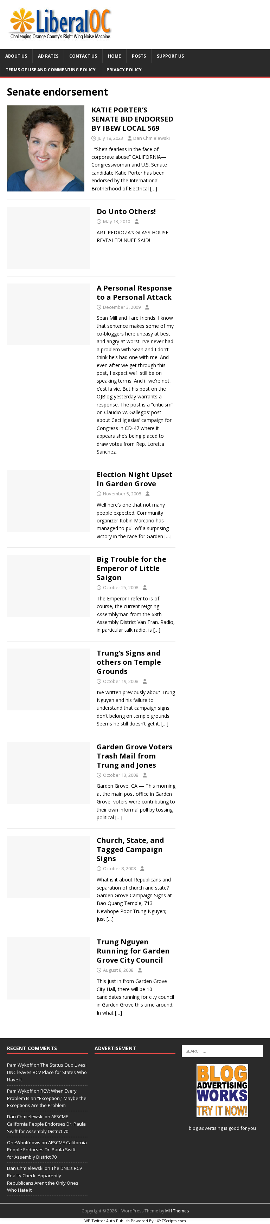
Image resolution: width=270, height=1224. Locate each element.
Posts (139, 56)
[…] (153, 188)
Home (114, 56)
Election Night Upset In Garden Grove (135, 479)
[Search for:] (222, 1051)
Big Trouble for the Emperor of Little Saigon (131, 568)
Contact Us (83, 56)
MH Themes (177, 1211)
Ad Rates (48, 56)
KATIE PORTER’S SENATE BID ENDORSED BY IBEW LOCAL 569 (132, 119)
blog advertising (206, 1128)
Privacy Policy (124, 70)
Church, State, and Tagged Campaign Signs (130, 849)
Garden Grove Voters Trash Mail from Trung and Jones (135, 756)
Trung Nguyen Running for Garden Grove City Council (133, 951)
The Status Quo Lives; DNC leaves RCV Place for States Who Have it (47, 1072)
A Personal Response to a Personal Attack (134, 292)
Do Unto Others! (126, 211)
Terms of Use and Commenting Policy (51, 70)
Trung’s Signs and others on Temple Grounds (129, 662)
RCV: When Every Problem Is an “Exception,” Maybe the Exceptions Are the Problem (46, 1098)
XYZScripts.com (171, 1220)
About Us (16, 56)
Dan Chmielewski (151, 138)
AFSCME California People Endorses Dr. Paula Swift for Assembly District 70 (46, 1123)
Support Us (170, 56)
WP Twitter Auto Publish (107, 1220)
